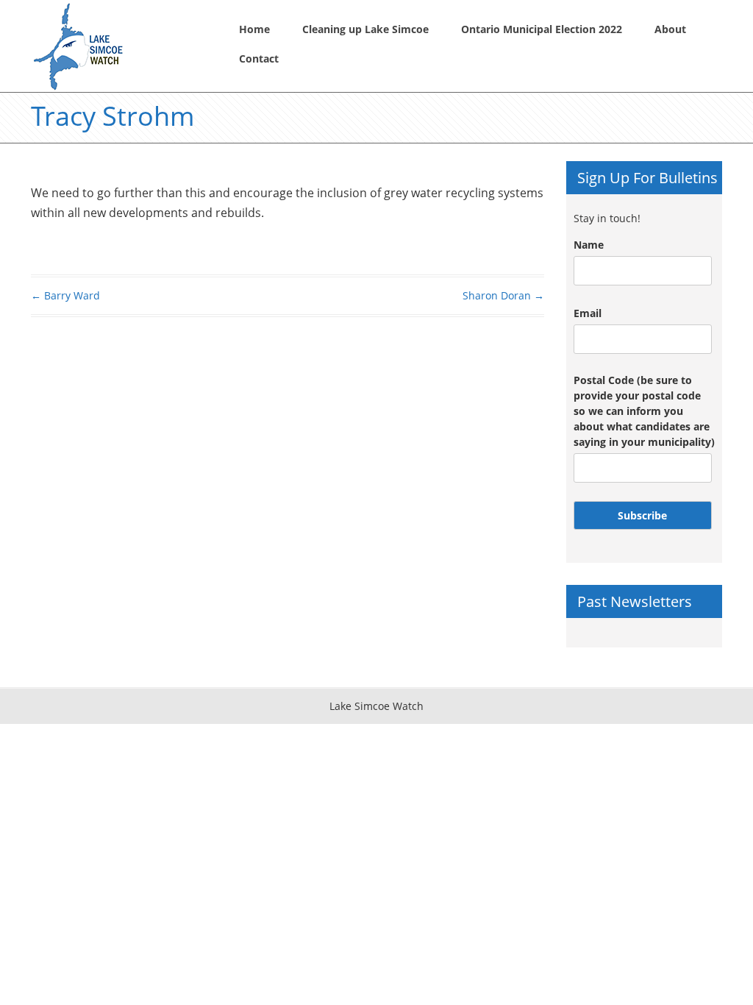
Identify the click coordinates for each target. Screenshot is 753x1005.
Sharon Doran (503, 295)
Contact (259, 58)
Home (254, 29)
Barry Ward (65, 295)
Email (588, 313)
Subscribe (642, 515)
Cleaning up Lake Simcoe (365, 29)
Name (589, 245)
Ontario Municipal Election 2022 (541, 29)
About (670, 29)
